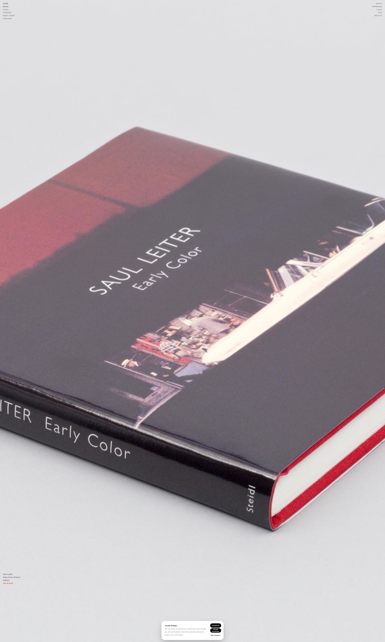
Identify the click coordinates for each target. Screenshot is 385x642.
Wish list (378, 16)
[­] (29, 321)
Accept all (215, 625)
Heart (177, 321)
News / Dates (9, 16)
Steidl (5, 4)
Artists (6, 10)
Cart (380, 13)
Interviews (7, 19)
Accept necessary (215, 630)
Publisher (7, 13)
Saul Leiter (8, 574)
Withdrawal (377, 7)
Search (379, 4)
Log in (379, 10)
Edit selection (215, 635)
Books (6, 7)
